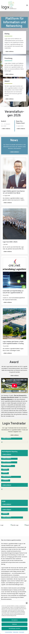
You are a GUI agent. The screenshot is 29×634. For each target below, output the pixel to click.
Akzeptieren (15, 620)
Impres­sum (21, 632)
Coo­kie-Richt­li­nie (8, 632)
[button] (26, 603)
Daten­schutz (15, 632)
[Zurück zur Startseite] (9, 5)
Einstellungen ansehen (14, 628)
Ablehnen (14, 624)
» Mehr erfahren (9, 51)
